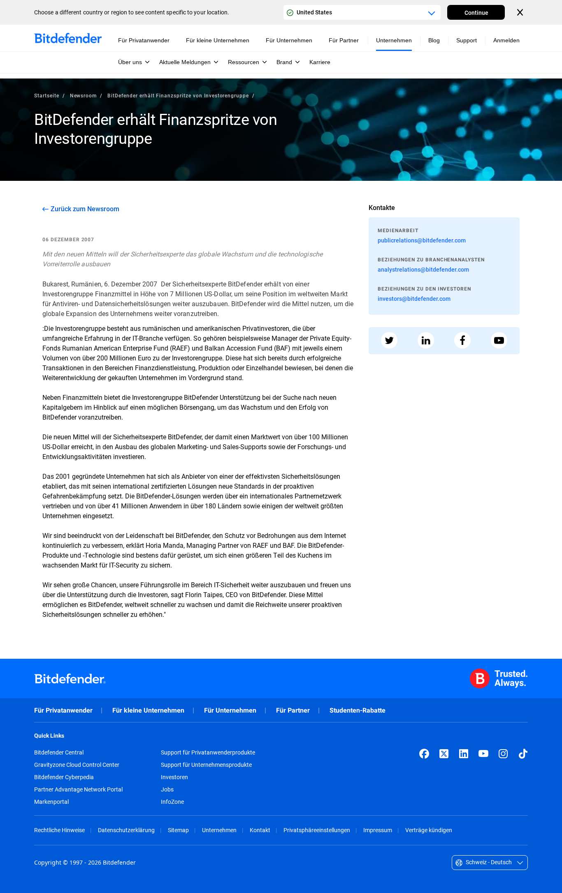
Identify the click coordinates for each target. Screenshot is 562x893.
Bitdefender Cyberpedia (64, 777)
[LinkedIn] (464, 754)
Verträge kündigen (428, 830)
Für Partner (293, 710)
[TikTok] (523, 754)
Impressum (377, 830)
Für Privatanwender (63, 710)
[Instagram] (503, 754)
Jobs (167, 789)
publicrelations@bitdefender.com (422, 240)
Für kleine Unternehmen (148, 710)
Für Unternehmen (230, 710)
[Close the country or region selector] (521, 12)
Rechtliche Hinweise (59, 830)
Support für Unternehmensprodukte (206, 764)
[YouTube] (483, 754)
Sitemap (178, 830)
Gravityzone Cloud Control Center (76, 764)
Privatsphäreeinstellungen (316, 830)
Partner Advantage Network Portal (78, 789)
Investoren (174, 777)
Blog (434, 40)
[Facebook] (424, 754)
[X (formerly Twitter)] (444, 754)
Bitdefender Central (59, 752)
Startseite (46, 95)
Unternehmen (219, 830)
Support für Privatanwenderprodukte (208, 752)
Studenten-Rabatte (358, 710)
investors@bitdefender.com (414, 298)
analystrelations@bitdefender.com (423, 269)
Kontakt (260, 830)
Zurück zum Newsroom (85, 209)
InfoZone (172, 801)
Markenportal (51, 801)
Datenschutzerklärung (126, 830)
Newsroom (83, 95)
